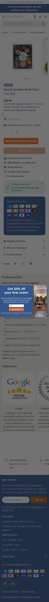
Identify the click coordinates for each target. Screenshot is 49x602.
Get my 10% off (16, 309)
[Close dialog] (48, 287)
